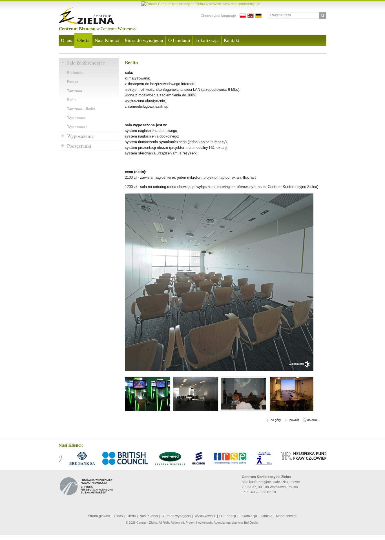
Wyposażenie (80, 136)
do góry (276, 420)
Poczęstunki (79, 146)
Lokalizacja (207, 40)
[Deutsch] (258, 15)
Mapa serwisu (286, 516)
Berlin (72, 99)
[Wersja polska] (243, 15)
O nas (66, 40)
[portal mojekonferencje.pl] (200, 4)
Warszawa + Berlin (81, 108)
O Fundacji (179, 40)
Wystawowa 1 (77, 126)
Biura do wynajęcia (144, 40)
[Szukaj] (322, 15)
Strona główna (99, 516)
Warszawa (74, 90)
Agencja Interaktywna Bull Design (236, 522)
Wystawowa (76, 117)
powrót (294, 420)
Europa (72, 81)
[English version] (251, 15)
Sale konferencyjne (86, 62)
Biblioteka (75, 72)
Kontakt (232, 40)
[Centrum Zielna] (104, 17)
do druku (313, 420)
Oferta (83, 40)
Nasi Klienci (107, 40)
